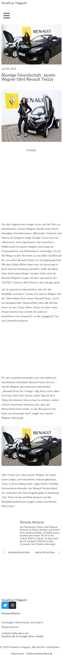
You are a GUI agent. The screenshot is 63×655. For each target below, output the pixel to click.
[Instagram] (12, 605)
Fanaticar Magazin (14, 3)
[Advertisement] (31, 184)
